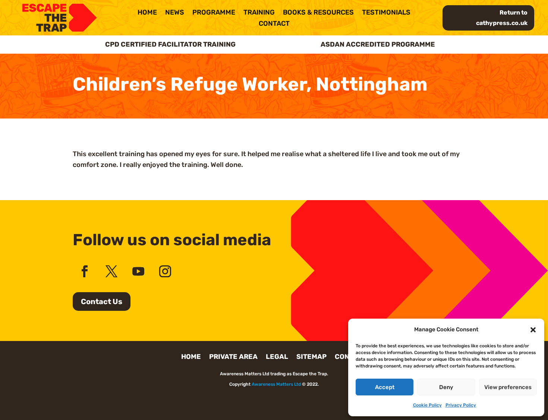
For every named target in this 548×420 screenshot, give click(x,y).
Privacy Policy (460, 405)
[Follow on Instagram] (165, 271)
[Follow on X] (111, 271)
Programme (213, 13)
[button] (533, 330)
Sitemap (311, 357)
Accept (384, 387)
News (174, 13)
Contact (274, 24)
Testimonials (386, 13)
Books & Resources (318, 13)
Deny (446, 387)
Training (259, 13)
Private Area (233, 357)
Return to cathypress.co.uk (501, 17)
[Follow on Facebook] (85, 271)
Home (147, 13)
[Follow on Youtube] (138, 271)
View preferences (508, 387)
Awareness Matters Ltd (276, 384)
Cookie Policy (427, 405)
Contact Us (101, 301)
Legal (277, 357)
